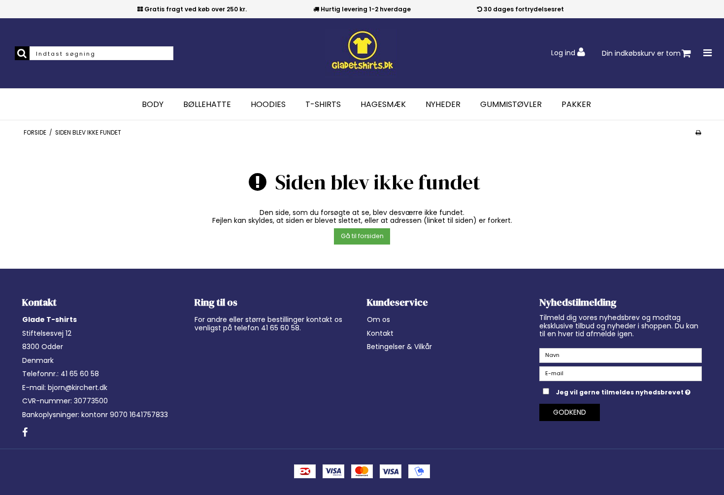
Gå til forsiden (362, 236)
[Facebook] (25, 432)
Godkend (569, 412)
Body (153, 104)
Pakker (576, 104)
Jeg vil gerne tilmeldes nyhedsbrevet (629, 390)
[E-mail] (620, 373)
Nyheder (443, 104)
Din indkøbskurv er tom (641, 53)
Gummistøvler (511, 104)
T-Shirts (323, 104)
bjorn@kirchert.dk (77, 387)
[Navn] (620, 355)
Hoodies (268, 104)
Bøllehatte (207, 104)
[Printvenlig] (698, 133)
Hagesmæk (383, 104)
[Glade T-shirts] (362, 53)
